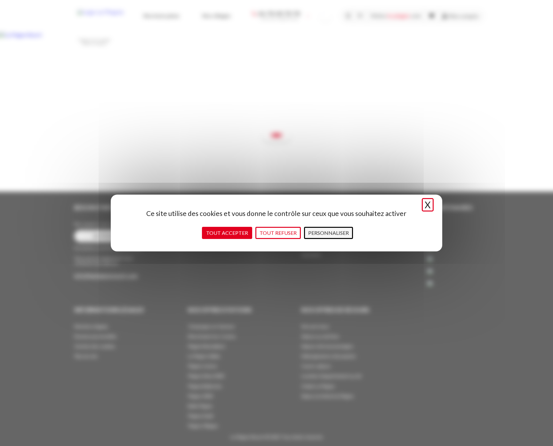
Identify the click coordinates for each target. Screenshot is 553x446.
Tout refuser (278, 233)
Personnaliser (328, 233)
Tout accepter (227, 233)
